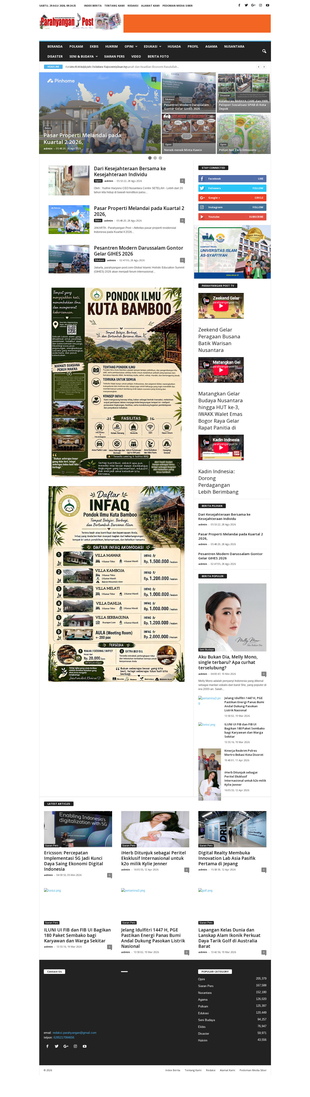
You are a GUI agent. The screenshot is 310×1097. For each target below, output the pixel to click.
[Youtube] (267, 5)
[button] (264, 51)
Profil (193, 46)
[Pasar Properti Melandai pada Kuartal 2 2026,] (69, 219)
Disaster (55, 56)
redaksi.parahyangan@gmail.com (74, 1032)
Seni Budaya (206, 649)
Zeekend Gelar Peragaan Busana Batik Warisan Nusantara (219, 339)
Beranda (55, 46)
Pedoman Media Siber (177, 5)
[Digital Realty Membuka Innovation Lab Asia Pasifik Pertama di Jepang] (232, 829)
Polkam (76, 46)
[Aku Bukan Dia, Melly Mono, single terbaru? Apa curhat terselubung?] (232, 617)
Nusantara (234, 46)
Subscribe (256, 216)
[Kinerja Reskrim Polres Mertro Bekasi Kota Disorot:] (209, 763)
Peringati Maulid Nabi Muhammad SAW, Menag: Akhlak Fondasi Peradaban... (116, 67)
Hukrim (111, 46)
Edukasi (169, 99)
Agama (211, 46)
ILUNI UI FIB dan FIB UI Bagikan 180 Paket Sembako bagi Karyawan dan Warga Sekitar (244, 730)
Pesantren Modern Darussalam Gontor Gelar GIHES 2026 (138, 251)
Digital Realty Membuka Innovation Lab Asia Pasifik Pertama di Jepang (226, 858)
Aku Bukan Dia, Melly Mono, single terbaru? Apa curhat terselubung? (228, 662)
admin (48, 148)
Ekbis (94, 46)
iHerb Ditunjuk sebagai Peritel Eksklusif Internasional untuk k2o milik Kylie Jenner (245, 778)
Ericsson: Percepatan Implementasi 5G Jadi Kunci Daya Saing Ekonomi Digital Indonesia (73, 861)
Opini (168, 144)
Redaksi (133, 5)
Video (136, 56)
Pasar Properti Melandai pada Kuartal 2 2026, (139, 211)
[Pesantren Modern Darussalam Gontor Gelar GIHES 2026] (69, 259)
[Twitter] (246, 5)
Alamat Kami (150, 5)
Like (260, 178)
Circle (259, 197)
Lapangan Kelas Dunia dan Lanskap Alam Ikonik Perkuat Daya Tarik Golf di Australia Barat (229, 938)
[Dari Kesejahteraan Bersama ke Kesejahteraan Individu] (69, 180)
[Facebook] (239, 5)
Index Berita (93, 5)
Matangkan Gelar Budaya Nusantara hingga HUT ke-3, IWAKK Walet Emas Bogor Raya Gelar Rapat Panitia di (220, 410)
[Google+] (253, 5)
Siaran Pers (114, 56)
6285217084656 (64, 1037)
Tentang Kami (114, 5)
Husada (174, 46)
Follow (258, 188)
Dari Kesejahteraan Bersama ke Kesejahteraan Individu (130, 171)
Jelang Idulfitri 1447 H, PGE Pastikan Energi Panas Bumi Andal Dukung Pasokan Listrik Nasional (244, 704)
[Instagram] (260, 5)
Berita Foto (158, 56)
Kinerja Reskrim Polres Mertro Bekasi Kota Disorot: (244, 752)
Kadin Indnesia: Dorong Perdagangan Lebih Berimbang (218, 481)
